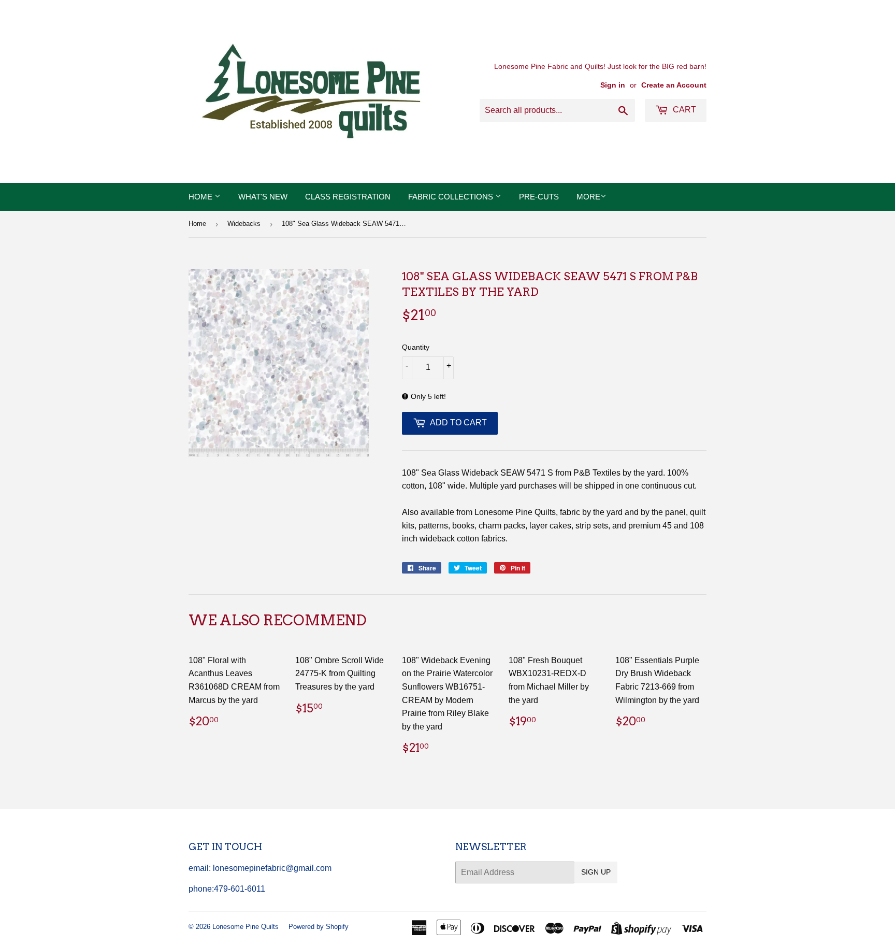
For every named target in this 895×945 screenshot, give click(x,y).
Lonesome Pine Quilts (245, 926)
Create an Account (673, 85)
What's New (262, 196)
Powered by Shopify (318, 926)
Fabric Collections (451, 196)
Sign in (612, 85)
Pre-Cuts (539, 196)
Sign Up (596, 872)
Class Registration (348, 196)
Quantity (415, 347)
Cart (683, 109)
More (588, 196)
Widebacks (244, 223)
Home (201, 196)
